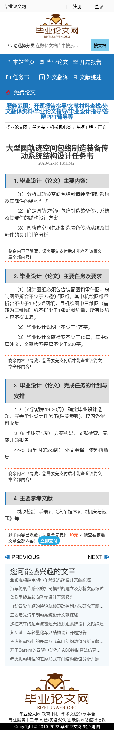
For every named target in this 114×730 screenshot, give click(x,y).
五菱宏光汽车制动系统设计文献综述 (44, 615)
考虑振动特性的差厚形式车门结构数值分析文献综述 (59, 641)
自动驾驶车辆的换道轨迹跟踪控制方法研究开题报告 (59, 606)
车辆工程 (84, 127)
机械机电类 (60, 127)
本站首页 (20, 62)
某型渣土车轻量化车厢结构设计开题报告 (48, 632)
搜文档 (100, 45)
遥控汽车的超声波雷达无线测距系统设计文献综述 (57, 623)
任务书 (17, 77)
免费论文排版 (21, 93)
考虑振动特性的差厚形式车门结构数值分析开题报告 (59, 659)
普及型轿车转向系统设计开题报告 (42, 597)
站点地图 (91, 726)
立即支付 (48, 540)
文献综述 (87, 77)
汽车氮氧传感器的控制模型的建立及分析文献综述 (57, 588)
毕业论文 (53, 62)
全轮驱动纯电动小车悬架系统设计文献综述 (50, 579)
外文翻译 (53, 77)
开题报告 (87, 62)
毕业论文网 (16, 127)
